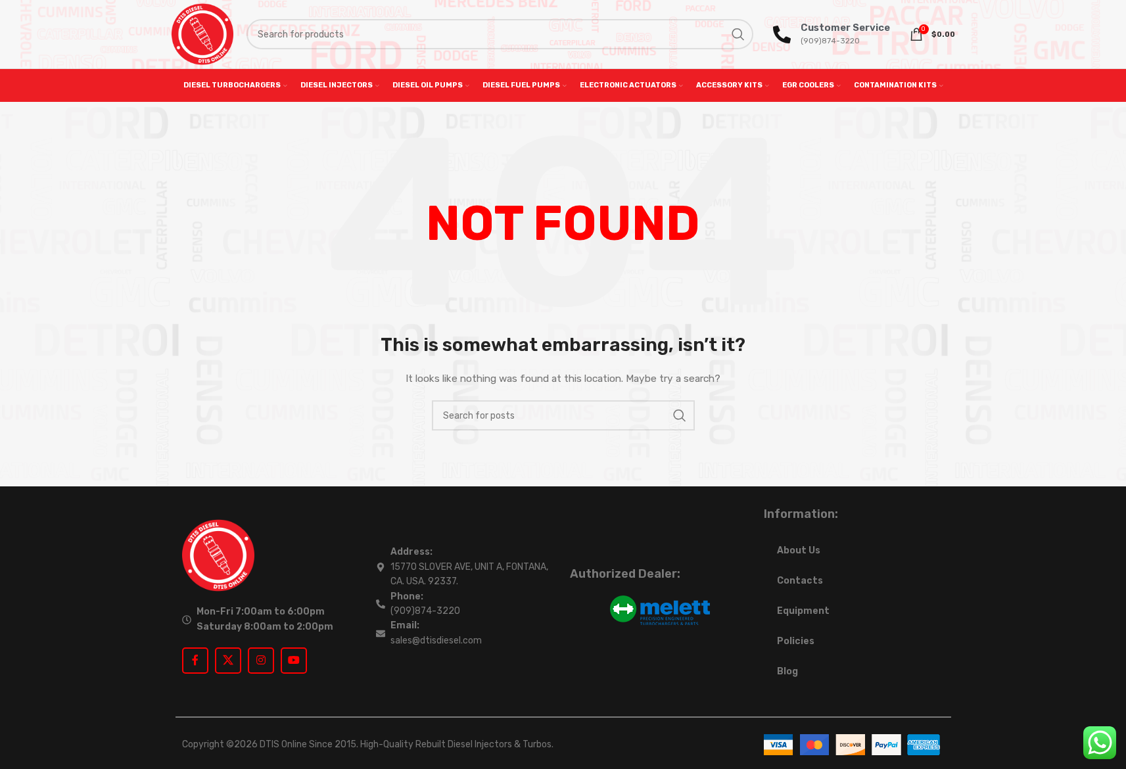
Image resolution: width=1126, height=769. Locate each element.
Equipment (803, 611)
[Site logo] (202, 33)
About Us (798, 550)
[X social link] (228, 660)
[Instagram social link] (261, 660)
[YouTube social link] (294, 660)
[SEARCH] (738, 34)
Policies (795, 641)
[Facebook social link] (195, 660)
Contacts (800, 580)
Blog (787, 671)
